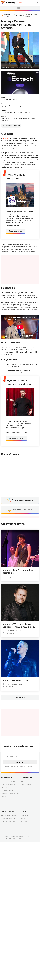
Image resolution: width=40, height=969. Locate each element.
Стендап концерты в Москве (31, 15)
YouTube (24, 818)
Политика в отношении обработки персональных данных (10, 793)
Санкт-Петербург (26, 784)
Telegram (24, 821)
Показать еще (20, 698)
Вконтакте (24, 815)
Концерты (18, 15)
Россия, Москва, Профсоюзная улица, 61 (15, 112)
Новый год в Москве (8, 818)
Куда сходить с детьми (9, 815)
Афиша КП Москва (7, 15)
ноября (6, 138)
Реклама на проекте (8, 781)
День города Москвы (8, 821)
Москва (23, 781)
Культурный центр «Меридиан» (12, 106)
